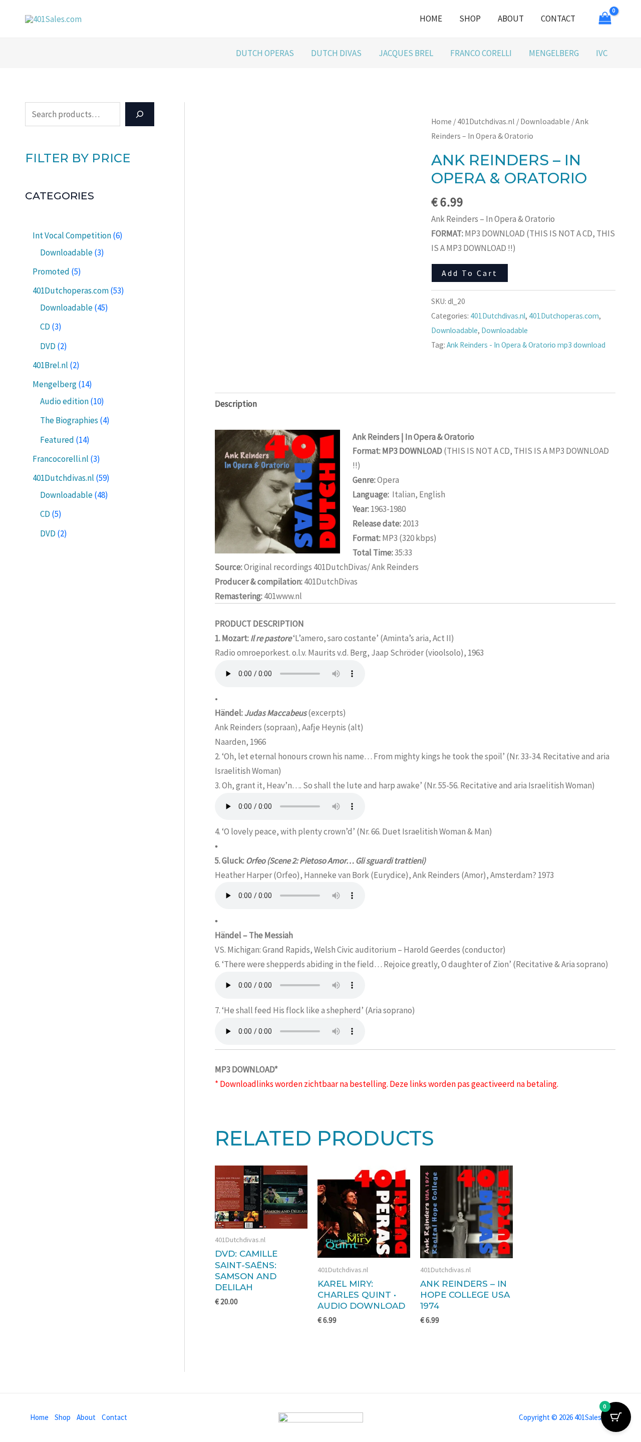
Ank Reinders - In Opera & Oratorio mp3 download (526, 345)
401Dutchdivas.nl (486, 121)
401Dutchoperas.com (564, 316)
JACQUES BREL (406, 53)
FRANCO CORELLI (481, 53)
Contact (558, 18)
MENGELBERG (554, 53)
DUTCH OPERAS (265, 53)
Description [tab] (236, 403)
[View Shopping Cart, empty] (605, 19)
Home (431, 18)
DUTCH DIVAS (336, 53)
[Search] (139, 114)
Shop (470, 18)
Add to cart (470, 273)
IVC (601, 53)
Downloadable (545, 121)
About (511, 18)
